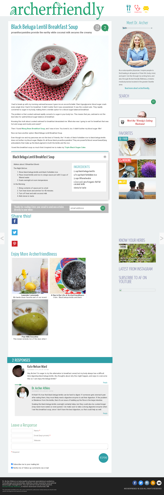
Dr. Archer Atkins (41, 388)
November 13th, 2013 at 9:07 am (38, 369)
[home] (60, 10)
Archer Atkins (82, 494)
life (146, 8)
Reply (105, 382)
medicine (137, 8)
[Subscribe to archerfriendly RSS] (153, 482)
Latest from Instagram (135, 269)
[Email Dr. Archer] (159, 482)
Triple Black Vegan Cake (75, 147)
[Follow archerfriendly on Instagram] (147, 482)
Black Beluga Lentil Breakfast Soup (44, 27)
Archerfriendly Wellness (11, 486)
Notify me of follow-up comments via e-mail (31, 468)
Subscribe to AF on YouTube (133, 280)
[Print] (105, 157)
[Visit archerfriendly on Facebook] (134, 482)
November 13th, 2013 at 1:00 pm (42, 391)
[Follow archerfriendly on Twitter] (140, 482)
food (129, 8)
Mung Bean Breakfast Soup (33, 129)
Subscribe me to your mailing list (26, 464)
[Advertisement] (60, 348)
